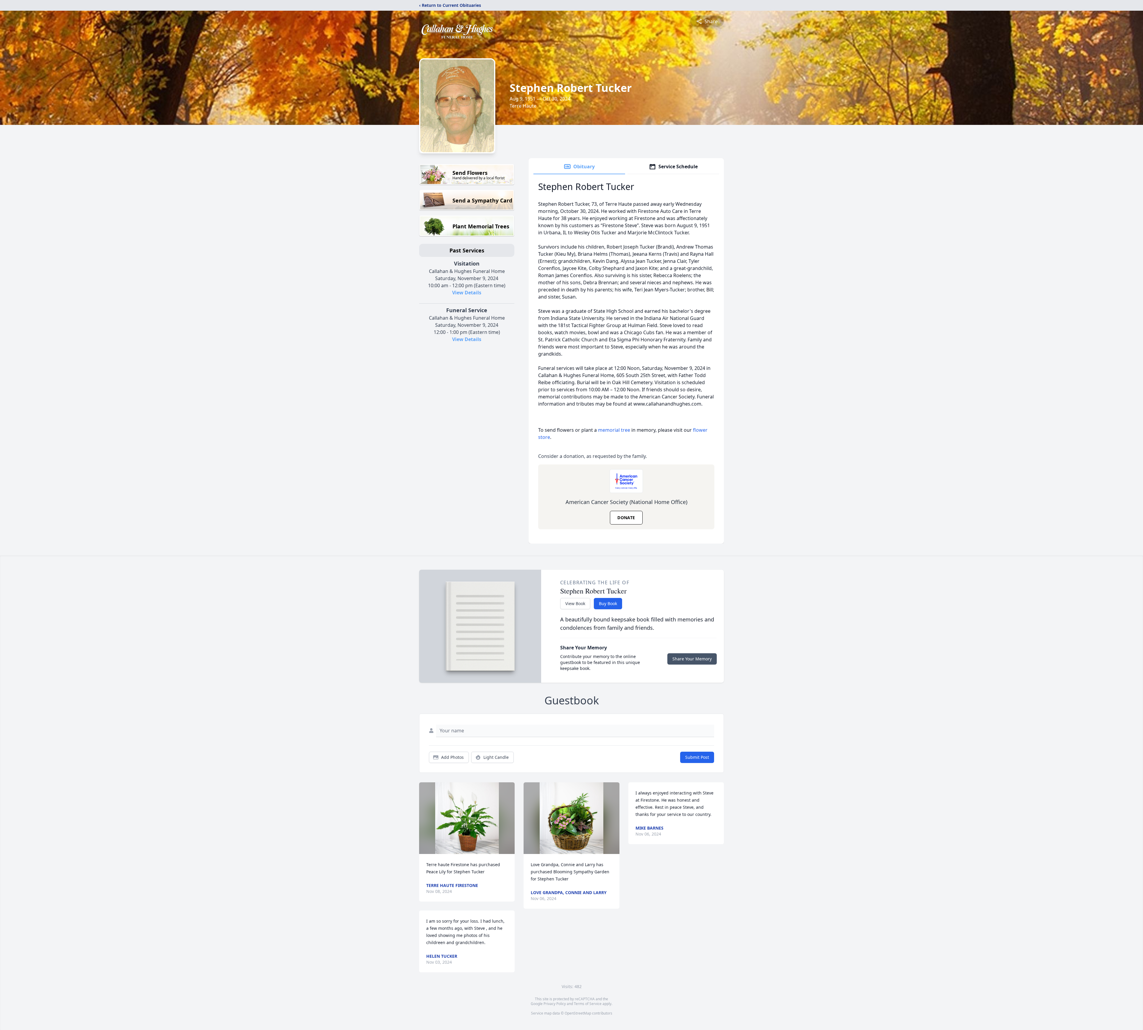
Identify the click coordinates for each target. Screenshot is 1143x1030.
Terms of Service (588, 1003)
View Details (466, 292)
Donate (626, 517)
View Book (575, 603)
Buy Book (608, 603)
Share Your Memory (692, 659)
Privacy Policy (555, 1003)
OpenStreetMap (578, 1013)
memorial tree (614, 430)
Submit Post (697, 757)
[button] (467, 818)
